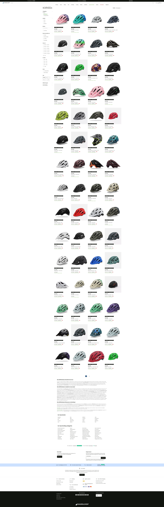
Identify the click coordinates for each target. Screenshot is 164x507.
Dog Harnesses (97, 431)
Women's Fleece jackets (61, 430)
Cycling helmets (72, 437)
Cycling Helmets (45, 15)
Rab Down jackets (97, 430)
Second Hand (92, 4)
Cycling (77, 4)
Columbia (83, 418)
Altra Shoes (96, 435)
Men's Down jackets (60, 431)
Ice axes (71, 430)
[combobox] (48, 28)
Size (43, 75)
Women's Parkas (60, 429)
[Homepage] (43, 6)
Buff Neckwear (97, 436)
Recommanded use (46, 33)
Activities (85, 4)
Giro (44, 6)
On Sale (44, 57)
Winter (81, 4)
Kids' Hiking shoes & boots (74, 436)
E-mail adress (88, 456)
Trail (68, 4)
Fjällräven (83, 417)
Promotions (102, 4)
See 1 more (44, 55)
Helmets (46, 6)
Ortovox (59, 418)
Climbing (72, 4)
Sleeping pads (60, 436)
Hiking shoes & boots (73, 431)
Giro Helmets (97, 429)
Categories (45, 11)
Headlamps (59, 437)
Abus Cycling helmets (98, 437)
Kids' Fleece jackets (85, 429)
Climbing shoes (72, 435)
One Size (44, 77)
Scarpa (83, 419)
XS (46, 77)
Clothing (56, 4)
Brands (97, 4)
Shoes (61, 4)
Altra (70, 417)
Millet (71, 418)
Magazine (107, 4)
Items (44, 69)
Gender (44, 18)
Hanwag (96, 419)
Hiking (65, 4)
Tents (58, 435)
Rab (58, 419)
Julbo (95, 417)
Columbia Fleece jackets (86, 435)
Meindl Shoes (84, 437)
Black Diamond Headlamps (86, 436)
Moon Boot (71, 419)
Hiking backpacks (72, 429)
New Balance (97, 418)
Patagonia (59, 417)
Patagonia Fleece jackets (86, 431)
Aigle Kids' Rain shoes (85, 430)
